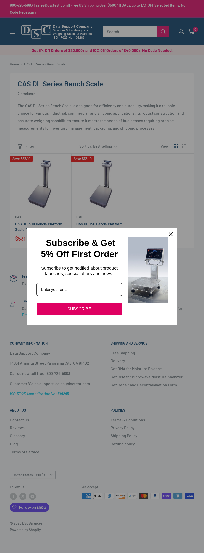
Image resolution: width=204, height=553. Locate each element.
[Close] (171, 234)
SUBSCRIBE (79, 309)
